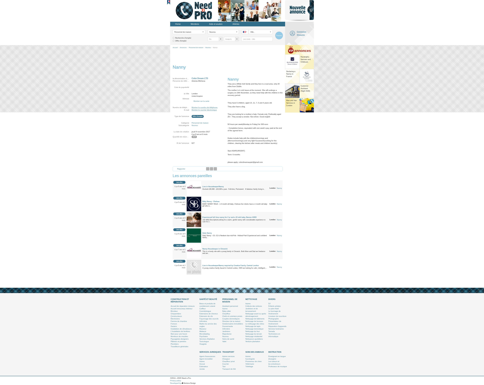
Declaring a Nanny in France (290, 73)
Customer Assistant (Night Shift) (305, 88)
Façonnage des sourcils (208, 319)
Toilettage (249, 366)
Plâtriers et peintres (178, 341)
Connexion (301, 32)
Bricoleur (174, 311)
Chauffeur (226, 314)
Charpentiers (176, 314)
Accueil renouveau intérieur (181, 309)
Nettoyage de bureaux (254, 321)
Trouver (279, 35)
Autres (225, 309)
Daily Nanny (207, 233)
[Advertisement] (299, 152)
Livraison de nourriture (277, 316)
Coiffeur (202, 309)
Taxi (223, 366)
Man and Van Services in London (291, 102)
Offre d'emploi (180, 41)
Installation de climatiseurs (181, 329)
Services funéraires (276, 329)
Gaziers (174, 326)
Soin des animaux (254, 352)
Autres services (228, 356)
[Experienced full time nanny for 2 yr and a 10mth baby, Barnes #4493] (194, 220)
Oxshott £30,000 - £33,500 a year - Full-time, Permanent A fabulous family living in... (233, 189)
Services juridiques (210, 352)
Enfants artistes (274, 306)
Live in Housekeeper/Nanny (213, 187)
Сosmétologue (205, 311)
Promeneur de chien (253, 361)
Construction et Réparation (180, 300)
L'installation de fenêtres (180, 331)
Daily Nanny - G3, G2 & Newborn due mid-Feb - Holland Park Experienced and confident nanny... (234, 236)
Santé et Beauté (208, 299)
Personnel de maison (200, 123)
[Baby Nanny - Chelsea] (194, 204)
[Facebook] (207, 168)
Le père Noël (273, 309)
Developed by (175, 383)
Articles (236, 24)
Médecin (202, 331)
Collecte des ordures (253, 306)
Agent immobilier (206, 359)
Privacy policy (175, 381)
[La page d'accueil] (194, 11)
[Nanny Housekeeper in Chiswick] (194, 251)
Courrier (225, 364)
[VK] (215, 168)
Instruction (274, 352)
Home (178, 24)
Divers (271, 299)
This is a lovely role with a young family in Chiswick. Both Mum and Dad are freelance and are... (233, 252)
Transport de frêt (229, 369)
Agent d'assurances (207, 356)
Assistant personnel (230, 306)
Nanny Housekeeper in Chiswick (215, 249)
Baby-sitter (226, 311)
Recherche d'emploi (183, 38)
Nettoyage (251, 299)
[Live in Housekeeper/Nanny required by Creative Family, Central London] (194, 267)
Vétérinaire (249, 364)
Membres (195, 24)
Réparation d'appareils (277, 326)
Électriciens (175, 319)
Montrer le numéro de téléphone (204, 107)
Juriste (202, 369)
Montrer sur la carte (201, 101)
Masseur (202, 329)
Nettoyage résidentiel (253, 336)
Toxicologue (204, 341)
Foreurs (174, 324)
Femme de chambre (179, 321)
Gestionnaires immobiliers (232, 324)
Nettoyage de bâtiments (254, 319)
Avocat (202, 364)
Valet (224, 341)
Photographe (273, 319)
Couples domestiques (231, 319)
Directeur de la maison (231, 321)
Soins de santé (228, 339)
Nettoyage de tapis (252, 326)
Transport (228, 352)
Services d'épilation (207, 339)
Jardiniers (226, 331)
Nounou (195, 125)
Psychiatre (203, 336)
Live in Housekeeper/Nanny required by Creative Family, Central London (230, 265)
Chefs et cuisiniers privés (232, 316)
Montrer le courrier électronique (204, 110)
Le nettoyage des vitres (254, 324)
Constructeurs (176, 316)
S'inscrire (301, 35)
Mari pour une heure (179, 334)
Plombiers (175, 344)
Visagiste (203, 344)
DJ (269, 304)
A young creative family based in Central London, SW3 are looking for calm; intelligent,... (234, 268)
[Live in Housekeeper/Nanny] (194, 188)
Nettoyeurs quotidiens (254, 339)
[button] (169, 1)
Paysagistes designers (180, 339)
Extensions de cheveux (208, 314)
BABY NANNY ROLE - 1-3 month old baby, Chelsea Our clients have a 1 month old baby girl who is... (234, 205)
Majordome (226, 334)
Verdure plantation (252, 341)
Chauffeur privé (228, 361)
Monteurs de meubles (179, 336)
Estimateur (203, 366)
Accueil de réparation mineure (183, 306)
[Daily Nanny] (194, 235)
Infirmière (203, 321)
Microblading (204, 334)
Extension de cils (206, 316)
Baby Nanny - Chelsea (210, 201)
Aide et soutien (215, 24)
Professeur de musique (277, 366)
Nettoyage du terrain (253, 334)
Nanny (279, 188)
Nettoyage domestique (254, 329)
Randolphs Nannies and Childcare (306, 59)
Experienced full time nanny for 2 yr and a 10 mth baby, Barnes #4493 (229, 217)
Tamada (271, 331)
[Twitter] (211, 168)
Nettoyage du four (252, 331)
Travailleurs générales (179, 346)
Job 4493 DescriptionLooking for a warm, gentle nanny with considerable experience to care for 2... (233, 221)
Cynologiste (250, 359)
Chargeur (226, 359)
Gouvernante (227, 326)
